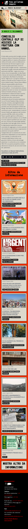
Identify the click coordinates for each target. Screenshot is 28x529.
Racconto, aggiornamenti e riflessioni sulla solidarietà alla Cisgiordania (13, 397)
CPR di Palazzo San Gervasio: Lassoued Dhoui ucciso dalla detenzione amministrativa (11, 285)
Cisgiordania (7, 401)
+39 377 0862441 (17, 501)
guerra (4, 165)
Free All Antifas (8, 262)
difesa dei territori (9, 205)
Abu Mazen (5, 160)
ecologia (6, 234)
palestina (6, 403)
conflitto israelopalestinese (11, 163)
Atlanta (18, 203)
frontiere (10, 289)
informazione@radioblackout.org (13, 516)
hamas (10, 165)
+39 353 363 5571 (9, 506)
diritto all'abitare (8, 371)
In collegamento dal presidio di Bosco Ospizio (12, 341)
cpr (4, 289)
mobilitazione (15, 317)
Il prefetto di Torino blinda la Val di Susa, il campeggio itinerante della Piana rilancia (13, 426)
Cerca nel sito (8, 520)
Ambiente (6, 231)
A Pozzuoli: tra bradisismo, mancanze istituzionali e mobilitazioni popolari (11, 312)
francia (15, 259)
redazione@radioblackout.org (12, 510)
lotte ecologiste (8, 347)
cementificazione (15, 231)
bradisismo (6, 317)
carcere (5, 431)
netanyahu (16, 401)
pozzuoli (5, 319)
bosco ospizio (7, 345)
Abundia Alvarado (8, 203)
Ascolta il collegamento (13, 31)
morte (16, 289)
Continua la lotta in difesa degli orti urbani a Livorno (13, 228)
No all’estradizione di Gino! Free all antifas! (13, 256)
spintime (5, 373)
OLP (15, 165)
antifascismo (7, 259)
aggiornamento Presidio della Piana (12, 453)
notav (5, 457)
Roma (17, 371)
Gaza (23, 163)
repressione (18, 431)
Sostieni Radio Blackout (11, 519)
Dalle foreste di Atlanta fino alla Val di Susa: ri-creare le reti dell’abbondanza (13, 199)
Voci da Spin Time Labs (9, 369)
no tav (11, 431)
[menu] (24, 8)
